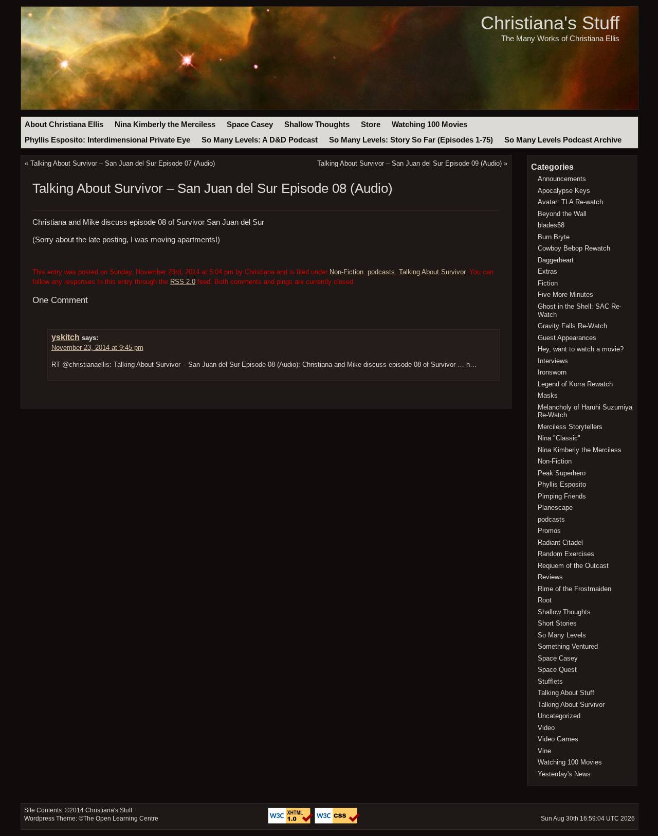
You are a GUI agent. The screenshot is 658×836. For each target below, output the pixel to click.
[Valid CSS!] (337, 821)
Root (545, 600)
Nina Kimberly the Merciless (165, 124)
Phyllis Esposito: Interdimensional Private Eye (107, 140)
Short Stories (557, 623)
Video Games (558, 739)
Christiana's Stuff (550, 22)
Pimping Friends (562, 496)
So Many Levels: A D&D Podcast (260, 140)
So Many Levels (562, 635)
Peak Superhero (562, 473)
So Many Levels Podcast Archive (563, 140)
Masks (548, 395)
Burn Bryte (554, 237)
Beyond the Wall (562, 214)
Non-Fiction (346, 272)
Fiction (548, 283)
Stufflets (550, 681)
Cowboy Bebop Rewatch (574, 248)
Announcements (562, 179)
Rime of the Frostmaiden (574, 589)
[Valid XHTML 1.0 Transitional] (291, 821)
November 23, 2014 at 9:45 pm (97, 347)
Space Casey (250, 124)
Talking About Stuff (566, 693)
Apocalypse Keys (564, 190)
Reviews (550, 577)
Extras (547, 271)
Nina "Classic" (559, 438)
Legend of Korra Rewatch (575, 384)
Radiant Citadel (560, 542)
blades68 (551, 225)
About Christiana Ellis (64, 124)
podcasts (381, 272)
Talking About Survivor (432, 272)
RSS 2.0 (182, 282)
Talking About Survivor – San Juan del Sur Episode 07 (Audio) (122, 163)
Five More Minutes (565, 294)
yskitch (65, 337)
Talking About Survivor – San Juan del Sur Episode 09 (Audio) (409, 163)
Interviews (553, 361)
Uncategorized (559, 716)
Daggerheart (556, 260)
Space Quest (557, 669)
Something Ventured (568, 646)
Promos (549, 531)
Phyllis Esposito (562, 484)
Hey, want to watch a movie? (581, 349)
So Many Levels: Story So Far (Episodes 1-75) (411, 140)
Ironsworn (552, 372)
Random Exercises (566, 554)
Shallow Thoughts (317, 124)
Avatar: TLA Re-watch (570, 202)
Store (370, 124)
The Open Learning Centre (120, 818)
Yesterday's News (564, 774)
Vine (544, 751)
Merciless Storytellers (570, 427)
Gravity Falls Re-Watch (572, 326)
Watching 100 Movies (429, 124)
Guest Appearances (567, 338)
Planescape (555, 507)
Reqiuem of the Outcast (573, 566)
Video (546, 728)
